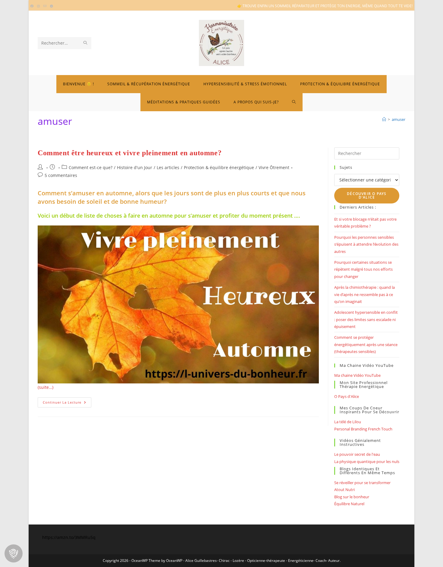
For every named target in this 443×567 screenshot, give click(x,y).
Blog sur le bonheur (351, 496)
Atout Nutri (344, 489)
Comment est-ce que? (90, 167)
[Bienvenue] (384, 119)
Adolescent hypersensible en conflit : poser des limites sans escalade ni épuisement (366, 319)
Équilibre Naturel (349, 503)
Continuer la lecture (67, 403)
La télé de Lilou (347, 421)
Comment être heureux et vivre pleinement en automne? (130, 153)
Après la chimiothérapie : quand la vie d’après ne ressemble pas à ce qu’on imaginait (364, 294)
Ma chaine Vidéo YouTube (357, 375)
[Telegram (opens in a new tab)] (51, 6)
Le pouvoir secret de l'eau (357, 454)
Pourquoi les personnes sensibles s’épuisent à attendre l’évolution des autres (366, 244)
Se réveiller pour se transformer (362, 482)
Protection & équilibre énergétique (219, 167)
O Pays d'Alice (346, 396)
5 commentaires (61, 175)
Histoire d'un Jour (134, 167)
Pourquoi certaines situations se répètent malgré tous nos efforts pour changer (363, 269)
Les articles (168, 167)
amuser (398, 119)
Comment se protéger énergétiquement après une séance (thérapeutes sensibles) (365, 344)
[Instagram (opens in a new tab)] (38, 6)
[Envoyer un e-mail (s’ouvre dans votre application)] (45, 6)
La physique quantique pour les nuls (366, 461)
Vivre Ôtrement (274, 167)
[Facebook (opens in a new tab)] (32, 6)
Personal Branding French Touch (363, 429)
